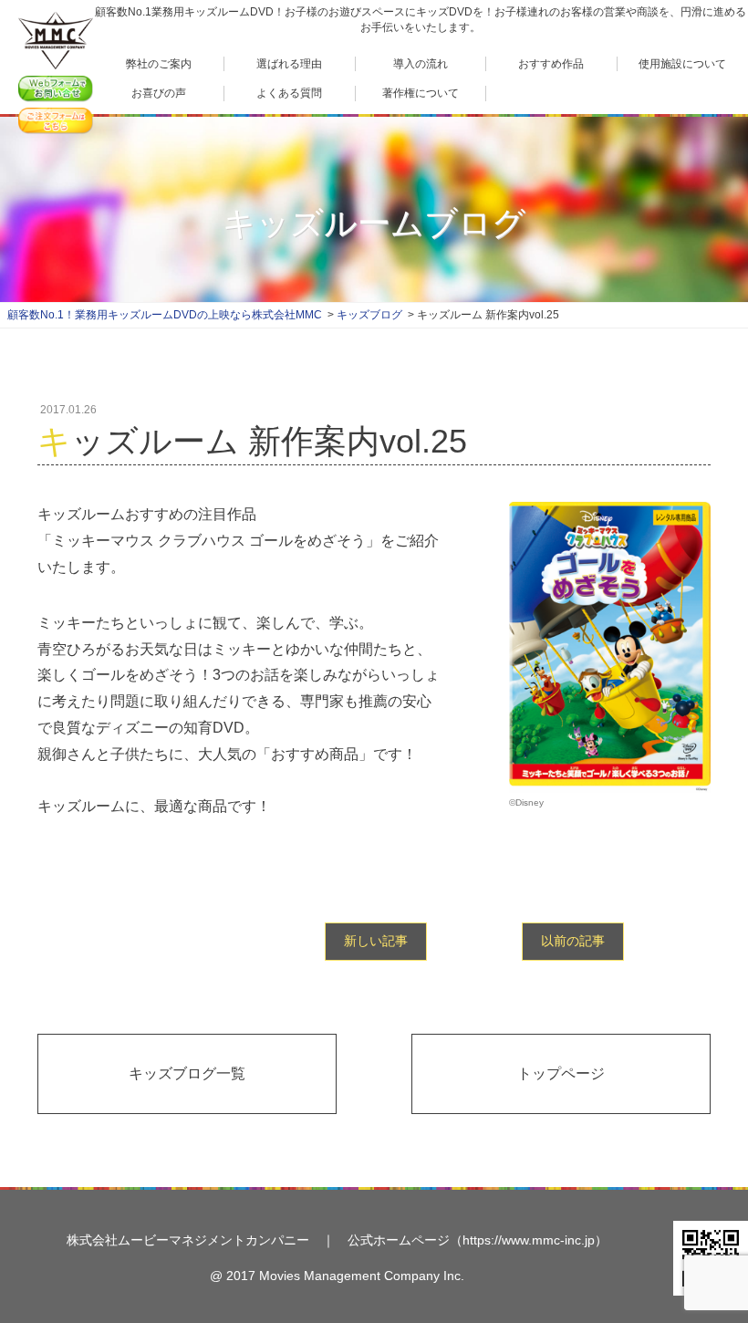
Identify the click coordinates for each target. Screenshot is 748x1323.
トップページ (561, 1073)
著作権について (420, 93)
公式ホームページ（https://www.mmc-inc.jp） (478, 1240)
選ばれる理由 (289, 63)
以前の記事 (573, 940)
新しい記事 (376, 940)
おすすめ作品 (551, 63)
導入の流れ (420, 63)
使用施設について (682, 63)
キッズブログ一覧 (187, 1073)
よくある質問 (289, 93)
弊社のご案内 (159, 63)
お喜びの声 (158, 93)
